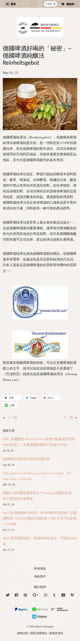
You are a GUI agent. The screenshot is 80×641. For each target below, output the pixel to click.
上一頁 (12, 417)
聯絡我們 (40, 576)
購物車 (70, 4)
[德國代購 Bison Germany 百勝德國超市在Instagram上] (46, 595)
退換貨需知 (56, 633)
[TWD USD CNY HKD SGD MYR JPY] (50, 4)
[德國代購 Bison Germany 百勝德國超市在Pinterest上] (25, 595)
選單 (13, 4)
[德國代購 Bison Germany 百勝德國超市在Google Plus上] (35, 595)
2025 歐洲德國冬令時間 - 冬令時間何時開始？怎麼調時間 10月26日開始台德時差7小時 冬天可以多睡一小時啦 (40, 518)
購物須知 (22, 633)
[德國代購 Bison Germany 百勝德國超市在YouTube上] (63, 595)
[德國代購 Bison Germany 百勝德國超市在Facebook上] (17, 595)
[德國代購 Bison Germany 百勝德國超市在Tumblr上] (54, 595)
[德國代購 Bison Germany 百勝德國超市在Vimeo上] (72, 595)
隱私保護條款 (38, 633)
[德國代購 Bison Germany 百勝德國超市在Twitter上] (8, 595)
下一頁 (68, 417)
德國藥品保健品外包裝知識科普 (26, 459)
